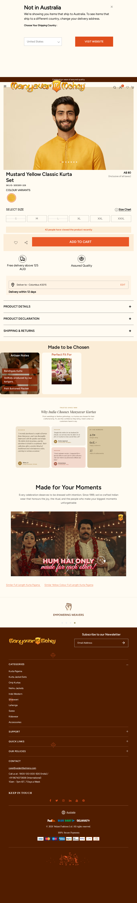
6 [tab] (74, 162)
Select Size (15, 209)
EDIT (122, 284)
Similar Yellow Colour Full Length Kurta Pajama (68, 585)
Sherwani (13, 699)
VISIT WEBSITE (94, 41)
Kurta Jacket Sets (18, 677)
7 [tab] (76, 162)
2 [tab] (63, 162)
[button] (120, 87)
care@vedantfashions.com (22, 768)
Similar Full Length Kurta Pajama (23, 585)
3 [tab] (65, 162)
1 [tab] (60, 162)
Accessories (15, 722)
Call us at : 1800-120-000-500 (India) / (28, 773)
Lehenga (13, 705)
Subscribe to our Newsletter (101, 634)
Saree (12, 710)
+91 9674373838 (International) (25, 777)
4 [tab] (68, 162)
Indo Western (15, 694)
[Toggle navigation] (6, 86)
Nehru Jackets (16, 688)
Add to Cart (80, 242)
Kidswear (13, 716)
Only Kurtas (15, 682)
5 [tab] (71, 162)
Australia (70, 812)
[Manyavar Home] (57, 87)
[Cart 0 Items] (132, 87)
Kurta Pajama (15, 671)
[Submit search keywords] (114, 87)
